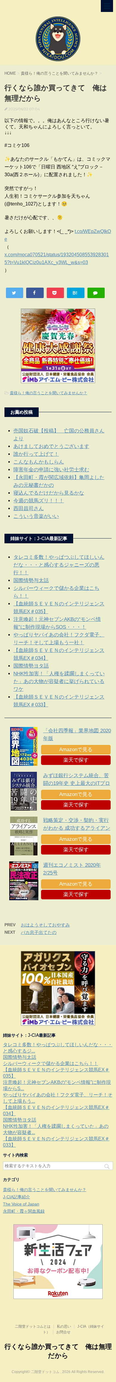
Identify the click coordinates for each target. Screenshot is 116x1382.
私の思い (64, 1326)
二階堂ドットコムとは (33, 1326)
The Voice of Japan (21, 1204)
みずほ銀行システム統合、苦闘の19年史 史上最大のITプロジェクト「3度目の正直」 (76, 783)
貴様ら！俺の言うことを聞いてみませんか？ (48, 393)
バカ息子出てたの (39, 932)
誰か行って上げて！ (36, 454)
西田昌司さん (28, 508)
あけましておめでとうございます (51, 446)
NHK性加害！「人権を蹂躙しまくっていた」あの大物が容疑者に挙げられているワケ (59, 681)
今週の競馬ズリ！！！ (38, 501)
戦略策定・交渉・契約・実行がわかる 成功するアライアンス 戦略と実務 (76, 828)
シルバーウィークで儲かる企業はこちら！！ (50, 1063)
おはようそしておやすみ (45, 924)
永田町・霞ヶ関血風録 (24, 1211)
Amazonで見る (76, 749)
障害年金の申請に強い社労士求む (51, 470)
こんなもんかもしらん (38, 462)
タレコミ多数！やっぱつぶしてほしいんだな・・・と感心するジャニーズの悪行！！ (58, 565)
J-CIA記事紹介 (16, 1196)
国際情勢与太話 (31, 580)
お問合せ (63, 1332)
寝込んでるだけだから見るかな (48, 493)
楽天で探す (76, 760)
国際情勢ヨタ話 (31, 666)
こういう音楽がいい (36, 516)
